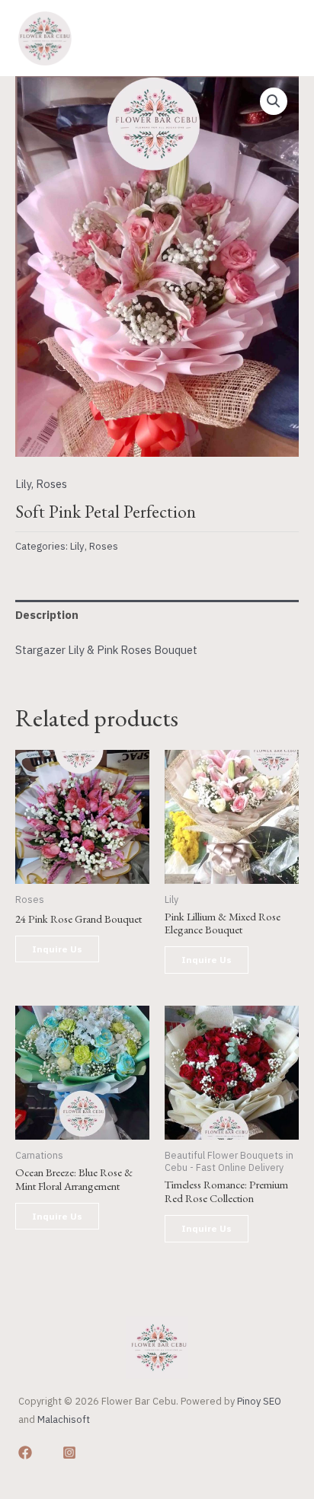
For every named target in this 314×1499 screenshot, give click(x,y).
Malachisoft (63, 1419)
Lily (23, 484)
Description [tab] (46, 615)
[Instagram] (69, 1452)
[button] (273, 101)
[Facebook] (25, 1452)
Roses (51, 484)
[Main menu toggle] (280, 38)
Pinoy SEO (259, 1401)
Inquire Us (57, 949)
